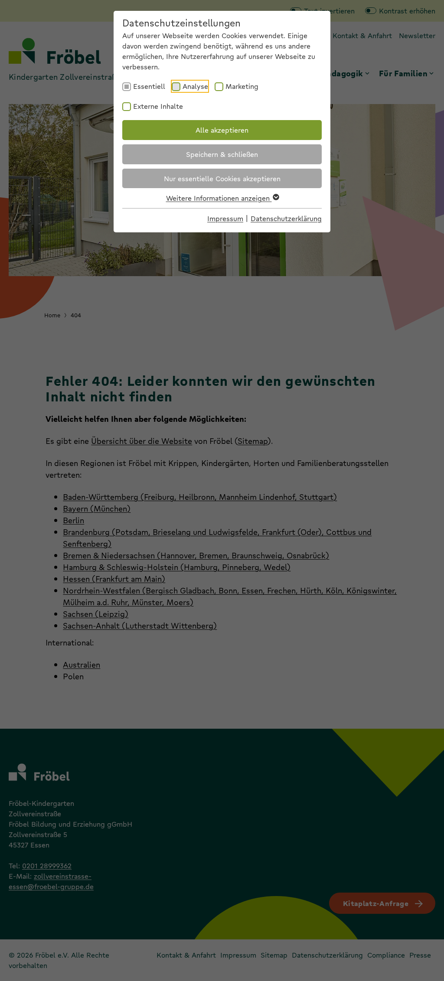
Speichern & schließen (222, 154)
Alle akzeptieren (222, 129)
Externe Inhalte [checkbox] (158, 106)
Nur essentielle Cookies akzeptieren (222, 178)
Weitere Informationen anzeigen (219, 197)
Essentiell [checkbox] (149, 86)
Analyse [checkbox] (195, 86)
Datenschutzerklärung (286, 218)
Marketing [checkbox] (241, 86)
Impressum (225, 218)
